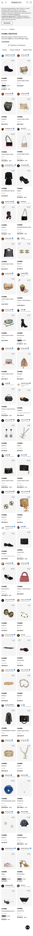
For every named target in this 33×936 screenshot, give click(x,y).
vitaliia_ (23, 238)
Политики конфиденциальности (10, 15)
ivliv (22, 705)
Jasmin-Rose (8, 201)
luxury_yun (8, 740)
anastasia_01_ (9, 128)
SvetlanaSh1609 (9, 705)
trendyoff (23, 273)
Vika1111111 (23, 128)
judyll (6, 383)
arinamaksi (24, 165)
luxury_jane (24, 55)
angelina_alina (9, 55)
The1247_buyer (25, 383)
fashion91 (7, 775)
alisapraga (8, 885)
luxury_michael (25, 599)
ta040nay (23, 201)
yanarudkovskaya (9, 165)
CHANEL (4, 78)
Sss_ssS (23, 634)
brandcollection (9, 848)
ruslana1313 (8, 563)
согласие (19, 17)
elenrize (23, 885)
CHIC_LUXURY (9, 419)
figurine (23, 455)
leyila (22, 309)
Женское (4, 29)
